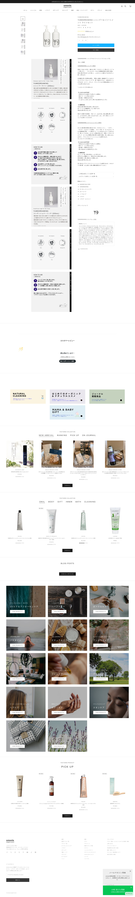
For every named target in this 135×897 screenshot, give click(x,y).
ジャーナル (33, 10)
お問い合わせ (110, 843)
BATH (78, 502)
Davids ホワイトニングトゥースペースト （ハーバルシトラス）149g (83, 804)
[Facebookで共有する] (83, 27)
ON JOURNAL (89, 435)
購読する (18, 880)
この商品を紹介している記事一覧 (87, 174)
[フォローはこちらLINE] (35, 852)
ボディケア (56, 10)
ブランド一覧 (64, 843)
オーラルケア (64, 856)
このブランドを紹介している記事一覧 (88, 176)
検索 (62, 839)
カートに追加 (96, 45)
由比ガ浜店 (108, 10)
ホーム (25, 10)
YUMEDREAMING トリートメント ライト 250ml (89, 122)
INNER (69, 502)
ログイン (86, 848)
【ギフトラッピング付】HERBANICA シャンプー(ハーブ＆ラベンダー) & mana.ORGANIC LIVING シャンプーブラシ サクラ (115, 472)
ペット (63, 858)
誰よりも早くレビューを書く (67, 361)
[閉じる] (131, 887)
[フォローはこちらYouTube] (27, 852)
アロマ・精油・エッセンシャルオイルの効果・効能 (118, 841)
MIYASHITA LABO (19, 469)
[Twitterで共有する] (85, 27)
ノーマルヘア (83, 194)
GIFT (60, 502)
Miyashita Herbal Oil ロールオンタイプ (19, 471)
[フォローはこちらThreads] (19, 852)
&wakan (115, 801)
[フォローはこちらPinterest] (23, 852)
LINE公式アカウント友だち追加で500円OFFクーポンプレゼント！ (67, 1)
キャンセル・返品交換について (113, 852)
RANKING (62, 435)
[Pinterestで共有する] (87, 27)
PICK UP (74, 435)
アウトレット (87, 843)
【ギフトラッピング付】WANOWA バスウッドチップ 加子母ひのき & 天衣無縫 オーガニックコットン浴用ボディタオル (51, 472)
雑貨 (72, 10)
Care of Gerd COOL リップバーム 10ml (20, 803)
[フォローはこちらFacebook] (7, 852)
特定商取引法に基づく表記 (112, 848)
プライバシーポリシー (112, 845)
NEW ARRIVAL (46, 435)
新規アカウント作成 (88, 845)
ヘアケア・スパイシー (85, 199)
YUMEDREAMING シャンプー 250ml (87, 66)
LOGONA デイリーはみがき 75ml (115, 538)
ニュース (86, 856)
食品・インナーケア (82, 10)
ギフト (92, 10)
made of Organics (51, 536)
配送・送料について (111, 850)
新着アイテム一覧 (65, 841)
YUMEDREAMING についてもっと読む (87, 219)
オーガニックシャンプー (86, 189)
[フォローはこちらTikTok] (31, 852)
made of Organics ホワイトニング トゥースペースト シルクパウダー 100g (51, 539)
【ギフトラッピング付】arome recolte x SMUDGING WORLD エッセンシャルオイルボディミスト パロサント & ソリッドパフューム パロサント (83, 473)
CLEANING (90, 502)
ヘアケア (47, 10)
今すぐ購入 (96, 50)
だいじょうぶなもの (51, 801)
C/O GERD (19, 801)
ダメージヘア (83, 191)
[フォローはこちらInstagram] (15, 852)
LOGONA (115, 536)
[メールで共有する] (90, 27)
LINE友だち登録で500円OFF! (118, 892)
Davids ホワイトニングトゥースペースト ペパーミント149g (83, 538)
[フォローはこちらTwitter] (11, 852)
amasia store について (89, 854)
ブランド (99, 10)
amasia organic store (51, 469)
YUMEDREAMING (83, 17)
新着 (41, 10)
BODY (51, 502)
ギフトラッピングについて (90, 852)
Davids (20, 536)
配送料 (84, 37)
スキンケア (65, 10)
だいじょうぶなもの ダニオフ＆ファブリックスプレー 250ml (52, 803)
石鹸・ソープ (64, 852)
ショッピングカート (88, 850)
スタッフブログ (110, 839)
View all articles (67, 574)
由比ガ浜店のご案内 (111, 854)
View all (67, 485)
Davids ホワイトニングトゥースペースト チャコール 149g (20, 538)
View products (17, 611)
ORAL (42, 502)
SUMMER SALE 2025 (85, 184)
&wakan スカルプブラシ (115, 803)
